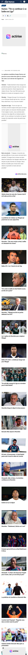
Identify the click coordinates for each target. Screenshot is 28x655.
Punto (3, 19)
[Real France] (10, 1)
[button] (3, 1)
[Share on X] (8, 16)
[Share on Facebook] (5, 16)
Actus (3, 5)
